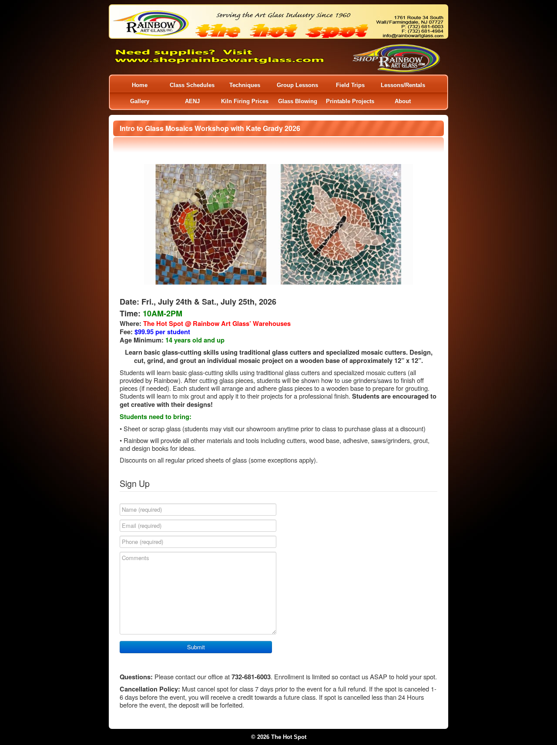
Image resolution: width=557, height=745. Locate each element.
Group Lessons (297, 85)
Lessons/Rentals (403, 85)
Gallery (139, 101)
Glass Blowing (297, 101)
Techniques (244, 85)
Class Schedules (192, 85)
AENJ (192, 101)
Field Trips (350, 85)
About (403, 101)
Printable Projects (350, 101)
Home (140, 85)
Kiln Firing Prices (244, 101)
